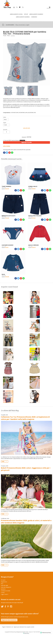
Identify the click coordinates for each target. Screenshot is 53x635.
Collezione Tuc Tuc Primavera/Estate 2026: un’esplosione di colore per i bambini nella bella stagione (25, 418)
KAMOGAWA (10, 25)
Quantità (5, 129)
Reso (2, 583)
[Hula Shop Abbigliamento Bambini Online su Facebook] (5, 606)
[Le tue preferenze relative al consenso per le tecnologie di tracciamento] (46, 632)
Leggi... (3, 461)
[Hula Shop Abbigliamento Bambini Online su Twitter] (2, 606)
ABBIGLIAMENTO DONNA (16, 14)
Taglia (4, 122)
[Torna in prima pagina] (3, 24)
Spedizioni (3, 589)
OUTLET (26, 14)
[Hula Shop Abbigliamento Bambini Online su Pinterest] (8, 606)
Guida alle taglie (4, 585)
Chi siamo (3, 580)
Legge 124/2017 (4, 594)
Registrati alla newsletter (9, 620)
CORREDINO (34, 17)
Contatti (3, 592)
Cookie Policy (26, 633)
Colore (4, 117)
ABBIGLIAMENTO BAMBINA (23, 17)
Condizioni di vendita (5, 590)
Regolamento (4, 581)
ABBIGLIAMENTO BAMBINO (36, 14)
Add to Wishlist (6, 146)
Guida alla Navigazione (6, 587)
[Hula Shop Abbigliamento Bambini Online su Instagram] (11, 606)
